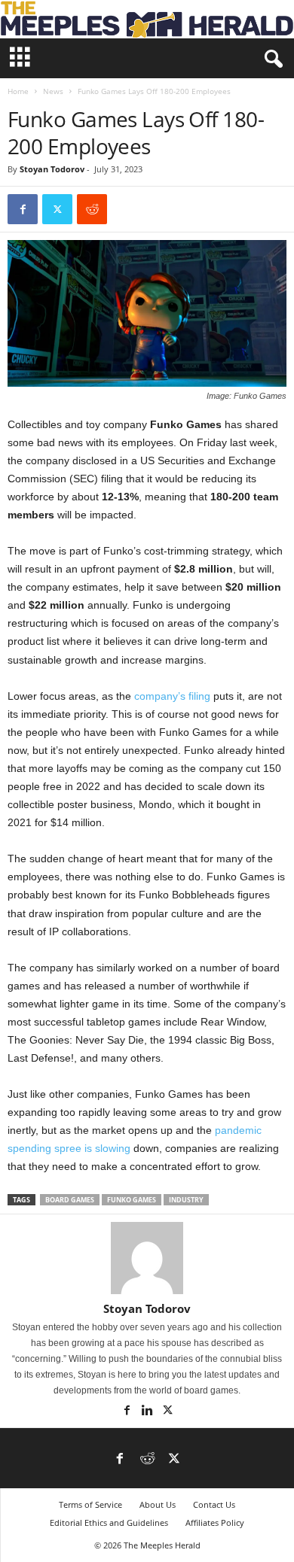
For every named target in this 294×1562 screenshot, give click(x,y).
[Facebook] (23, 209)
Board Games (69, 1200)
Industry (186, 1200)
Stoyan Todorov (52, 169)
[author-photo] (147, 1258)
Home (18, 91)
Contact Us (214, 1504)
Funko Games (131, 1200)
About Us (157, 1504)
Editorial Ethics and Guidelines (109, 1522)
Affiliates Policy (214, 1522)
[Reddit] (147, 1459)
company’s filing (172, 696)
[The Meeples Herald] (147, 19)
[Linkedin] (148, 1411)
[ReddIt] (92, 209)
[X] (57, 209)
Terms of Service (90, 1504)
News (53, 91)
